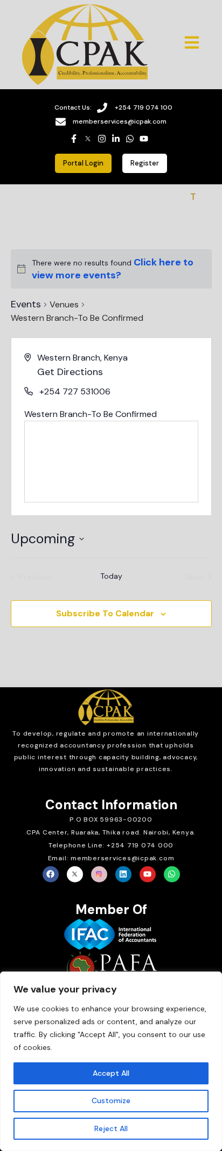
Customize (111, 1100)
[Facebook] (51, 874)
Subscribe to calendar (105, 613)
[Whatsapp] (172, 874)
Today (111, 576)
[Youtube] (148, 874)
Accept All (111, 1073)
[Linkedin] (123, 874)
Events (26, 304)
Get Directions (70, 371)
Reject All (111, 1128)
